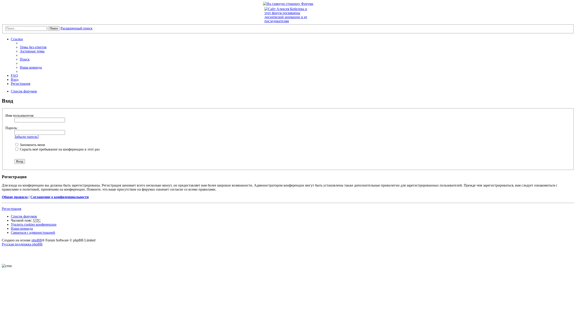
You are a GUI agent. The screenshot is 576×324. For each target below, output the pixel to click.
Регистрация (11, 209)
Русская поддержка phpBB (22, 244)
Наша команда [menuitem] (31, 67)
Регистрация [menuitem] (20, 84)
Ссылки (17, 39)
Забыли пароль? (26, 137)
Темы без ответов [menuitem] (33, 47)
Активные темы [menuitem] (32, 51)
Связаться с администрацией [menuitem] (33, 232)
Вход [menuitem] (14, 79)
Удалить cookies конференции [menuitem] (33, 224)
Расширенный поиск (76, 28)
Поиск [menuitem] (25, 59)
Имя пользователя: (19, 115)
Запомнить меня (32, 145)
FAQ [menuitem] (14, 75)
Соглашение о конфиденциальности (59, 197)
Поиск (54, 28)
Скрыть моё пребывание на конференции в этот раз (59, 149)
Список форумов (24, 216)
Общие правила (15, 197)
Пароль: (11, 128)
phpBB (37, 240)
